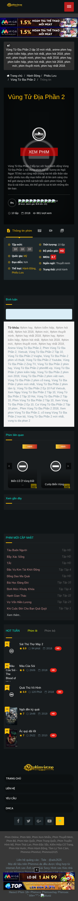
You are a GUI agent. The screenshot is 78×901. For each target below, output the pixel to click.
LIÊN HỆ (10, 788)
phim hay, (27, 327)
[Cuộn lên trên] (60, 821)
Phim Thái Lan (22, 844)
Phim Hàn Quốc (26, 840)
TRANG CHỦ (13, 778)
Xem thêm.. (14, 615)
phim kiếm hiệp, (45, 327)
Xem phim (39, 152)
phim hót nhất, (31, 339)
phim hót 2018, (25, 331)
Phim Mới (25, 837)
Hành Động (29, 268)
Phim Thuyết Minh (62, 837)
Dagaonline (31, 872)
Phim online (12, 837)
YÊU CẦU (11, 798)
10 (15, 249)
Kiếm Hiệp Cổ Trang (61, 844)
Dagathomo (46, 872)
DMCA (9, 808)
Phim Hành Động (37, 848)
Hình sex (56, 868)
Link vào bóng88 (63, 872)
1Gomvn (19, 872)
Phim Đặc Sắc (40, 844)
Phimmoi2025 (49, 852)
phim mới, (43, 331)
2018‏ (27, 213)
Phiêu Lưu (18, 272)
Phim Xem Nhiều (41, 837)
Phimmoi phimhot (31, 852)
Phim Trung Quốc (46, 840)
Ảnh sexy (32, 868)
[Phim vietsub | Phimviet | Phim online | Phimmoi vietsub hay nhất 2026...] (14, 5)
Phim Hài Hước (17, 848)
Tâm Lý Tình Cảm (58, 848)
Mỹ (25, 256)
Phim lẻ (32, 630)
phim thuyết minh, (27, 343)
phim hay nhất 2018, (29, 335)
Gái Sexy (44, 868)
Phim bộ (50, 630)
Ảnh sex (21, 868)
